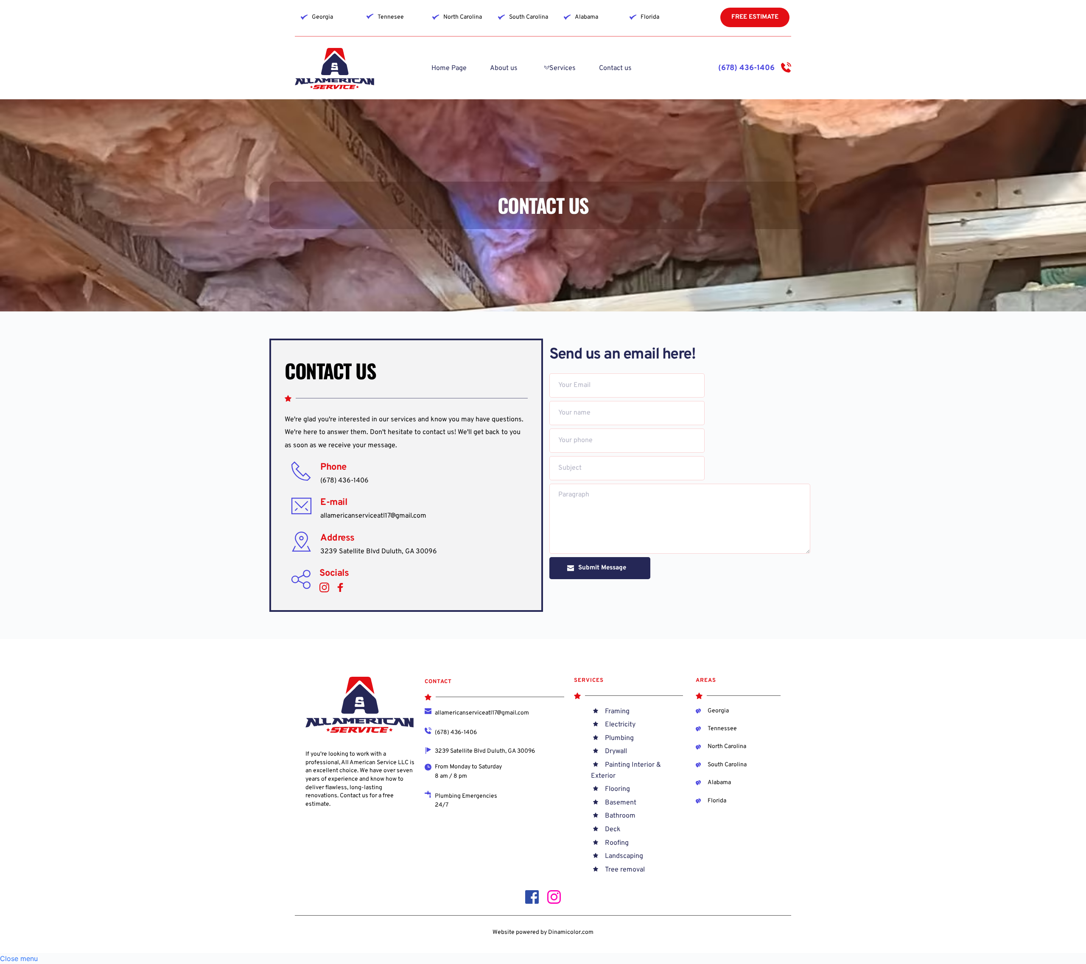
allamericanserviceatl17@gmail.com (373, 516)
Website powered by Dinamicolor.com (543, 932)
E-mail (333, 502)
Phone (333, 467)
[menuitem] (449, 68)
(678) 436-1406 (746, 68)
